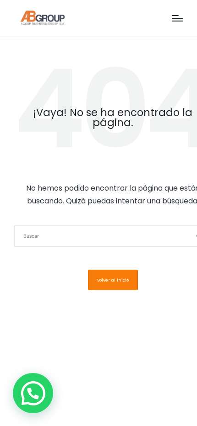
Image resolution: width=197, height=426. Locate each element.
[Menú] (177, 18)
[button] (113, 280)
